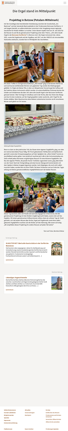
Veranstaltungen (30, 413)
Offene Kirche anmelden (53, 422)
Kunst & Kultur (29, 429)
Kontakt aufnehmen (10, 413)
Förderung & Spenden (52, 429)
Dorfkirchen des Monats (52, 413)
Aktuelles (27, 410)
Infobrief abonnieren (10, 410)
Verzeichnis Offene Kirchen (53, 419)
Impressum (7, 420)
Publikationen (8, 429)
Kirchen (48, 410)
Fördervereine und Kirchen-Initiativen (53, 416)
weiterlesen (9, 260)
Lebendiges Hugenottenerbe (16, 277)
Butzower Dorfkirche (19, 35)
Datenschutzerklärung (10, 423)
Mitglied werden (9, 415)
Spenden (6, 418)
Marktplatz (28, 415)
